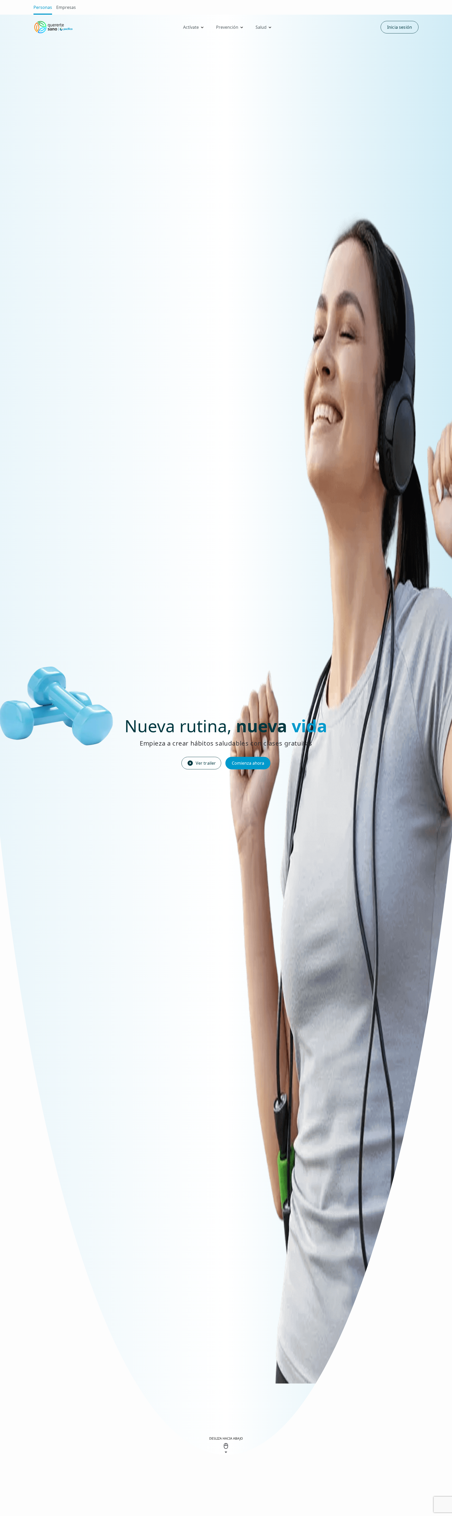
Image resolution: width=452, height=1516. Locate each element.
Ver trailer (206, 763)
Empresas (66, 7)
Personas (42, 7)
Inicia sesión (399, 27)
